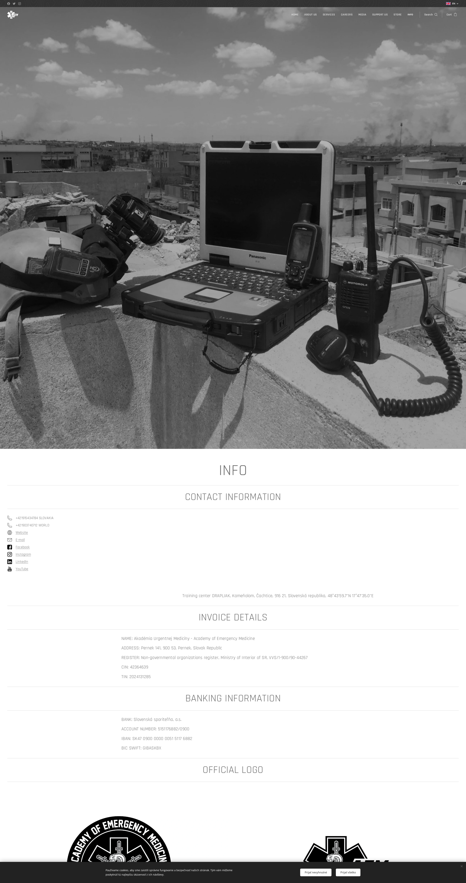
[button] (431, 14)
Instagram (23, 554)
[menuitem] (296, 14)
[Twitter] (14, 4)
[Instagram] (19, 4)
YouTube (22, 569)
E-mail (20, 539)
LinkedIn (22, 561)
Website (22, 532)
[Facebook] (8, 4)
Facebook (23, 547)
